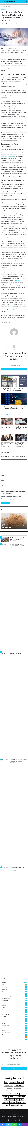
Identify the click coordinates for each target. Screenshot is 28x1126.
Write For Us (23, 1116)
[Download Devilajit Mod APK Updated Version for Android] (5, 596)
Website (3, 485)
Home (3, 6)
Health (3, 991)
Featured (4, 1034)
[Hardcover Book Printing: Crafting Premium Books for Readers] (7, 421)
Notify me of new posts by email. (9, 499)
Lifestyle (4, 993)
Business (8, 6)
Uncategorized (5, 1000)
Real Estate (4, 1002)
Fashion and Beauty (6, 996)
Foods (3, 1039)
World (3, 1037)
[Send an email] (6, 23)
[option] (14, 521)
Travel (3, 1007)
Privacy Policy (16, 1116)
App (3, 1018)
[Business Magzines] (9, 1)
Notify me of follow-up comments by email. (12, 496)
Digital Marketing (6, 998)
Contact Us (9, 1116)
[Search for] (26, 2)
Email (2, 480)
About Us (4, 1116)
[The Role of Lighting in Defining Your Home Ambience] (5, 539)
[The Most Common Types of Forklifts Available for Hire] (21, 437)
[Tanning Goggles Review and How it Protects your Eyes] (5, 704)
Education (4, 989)
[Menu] (2, 2)
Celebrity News (5, 1025)
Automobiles (5, 1027)
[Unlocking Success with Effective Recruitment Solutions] (7, 437)
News (3, 1009)
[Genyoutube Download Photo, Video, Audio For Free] (5, 920)
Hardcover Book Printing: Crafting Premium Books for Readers (6, 428)
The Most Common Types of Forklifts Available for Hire (19, 443)
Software (4, 1016)
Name (2, 475)
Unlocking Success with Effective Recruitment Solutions (7, 443)
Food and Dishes (6, 1032)
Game (3, 1030)
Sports (3, 1023)
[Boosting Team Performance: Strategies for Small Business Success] (21, 421)
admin (4, 23)
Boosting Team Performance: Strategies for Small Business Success (21, 428)
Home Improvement (7, 986)
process (18, 280)
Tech (3, 984)
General (4, 1005)
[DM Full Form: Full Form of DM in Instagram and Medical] (5, 812)
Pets (3, 1021)
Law (3, 1012)
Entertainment (5, 1014)
